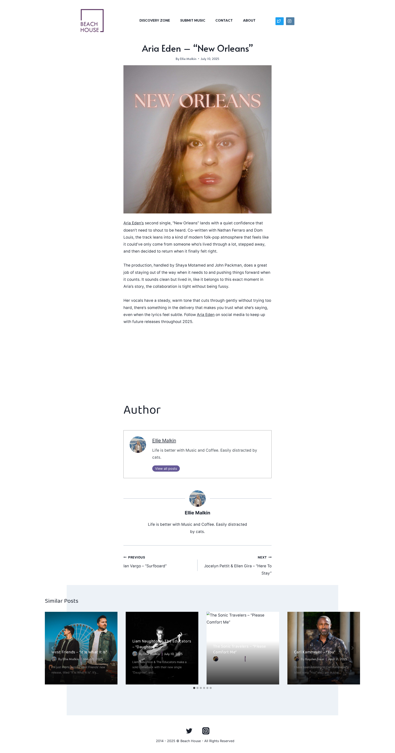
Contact (224, 20)
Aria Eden (206, 314)
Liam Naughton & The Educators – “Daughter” (161, 644)
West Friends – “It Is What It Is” (79, 652)
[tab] (194, 688)
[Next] (352, 648)
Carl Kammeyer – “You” (314, 652)
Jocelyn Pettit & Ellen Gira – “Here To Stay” (238, 565)
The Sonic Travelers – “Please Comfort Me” (239, 649)
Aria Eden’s (133, 223)
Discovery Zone (154, 20)
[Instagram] (206, 731)
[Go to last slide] (53, 648)
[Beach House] (92, 20)
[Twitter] (189, 731)
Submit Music (192, 20)
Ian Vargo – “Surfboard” (145, 562)
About (249, 20)
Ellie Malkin (188, 58)
